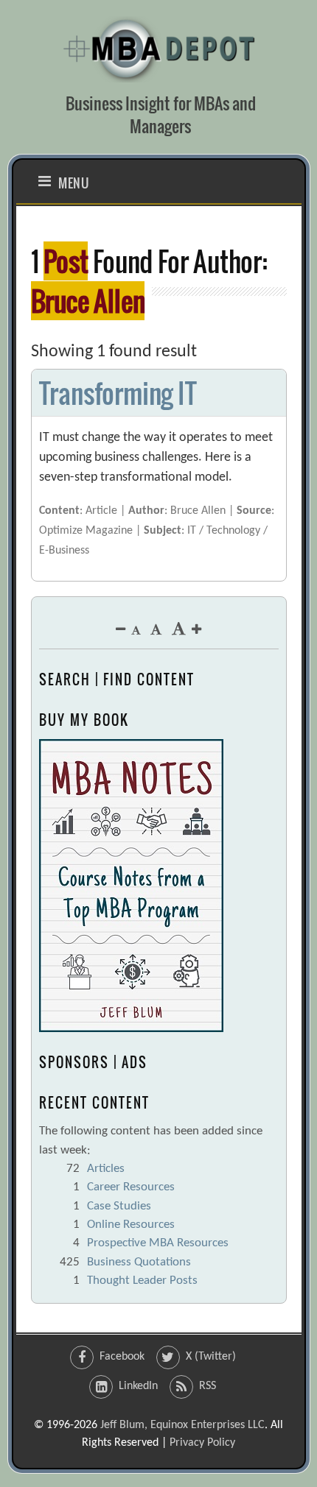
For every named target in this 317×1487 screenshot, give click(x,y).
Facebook (122, 1357)
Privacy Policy (202, 1443)
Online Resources (131, 1224)
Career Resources (131, 1187)
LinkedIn (138, 1386)
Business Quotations (139, 1262)
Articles (106, 1168)
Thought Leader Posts (142, 1280)
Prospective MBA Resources (158, 1243)
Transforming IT (118, 392)
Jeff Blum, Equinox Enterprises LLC (182, 1425)
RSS (207, 1386)
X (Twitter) (211, 1357)
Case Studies (119, 1206)
